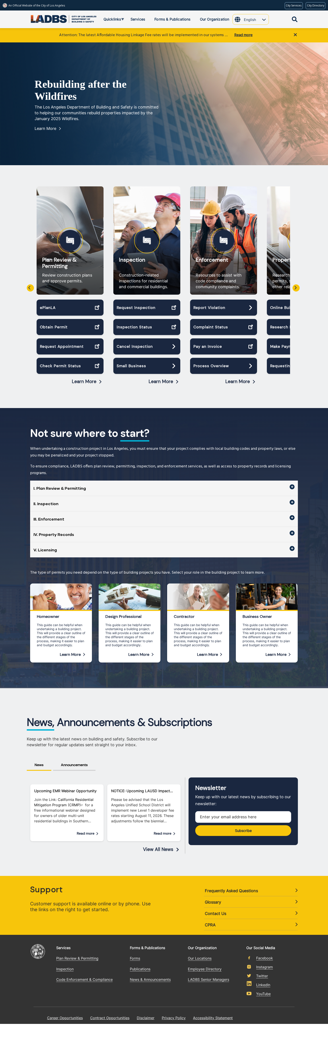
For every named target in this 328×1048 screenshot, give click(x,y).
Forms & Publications (147, 948)
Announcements (74, 765)
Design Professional (123, 616)
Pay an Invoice (207, 346)
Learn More (45, 128)
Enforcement (212, 260)
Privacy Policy (174, 1018)
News (39, 765)
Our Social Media (260, 948)
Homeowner (48, 616)
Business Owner (257, 616)
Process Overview (211, 365)
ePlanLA (48, 307)
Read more (243, 35)
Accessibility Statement (213, 1018)
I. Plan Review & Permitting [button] (59, 488)
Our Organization (202, 948)
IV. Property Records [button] (53, 534)
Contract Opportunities (109, 1018)
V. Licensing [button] (45, 549)
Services (63, 948)
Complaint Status (210, 327)
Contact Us (215, 913)
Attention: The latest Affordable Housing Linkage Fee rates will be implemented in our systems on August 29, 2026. (144, 35)
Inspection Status (134, 327)
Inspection (132, 260)
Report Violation (209, 307)
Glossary (213, 902)
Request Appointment (62, 346)
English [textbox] (250, 19)
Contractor (184, 616)
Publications (140, 969)
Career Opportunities (65, 1018)
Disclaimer (145, 1018)
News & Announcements (150, 979)
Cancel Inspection (135, 346)
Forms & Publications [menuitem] (172, 19)
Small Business (131, 365)
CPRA (210, 925)
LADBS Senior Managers (208, 979)
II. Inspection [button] (45, 503)
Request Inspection (136, 307)
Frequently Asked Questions (231, 890)
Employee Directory (205, 969)
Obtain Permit (54, 327)
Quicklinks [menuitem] (109, 20)
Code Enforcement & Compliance (84, 979)
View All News (158, 849)
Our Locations (200, 958)
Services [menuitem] (138, 19)
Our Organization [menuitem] (214, 19)
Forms (135, 958)
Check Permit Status (60, 365)
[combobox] (256, 20)
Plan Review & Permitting (59, 263)
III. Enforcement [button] (48, 519)
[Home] (47, 18)
